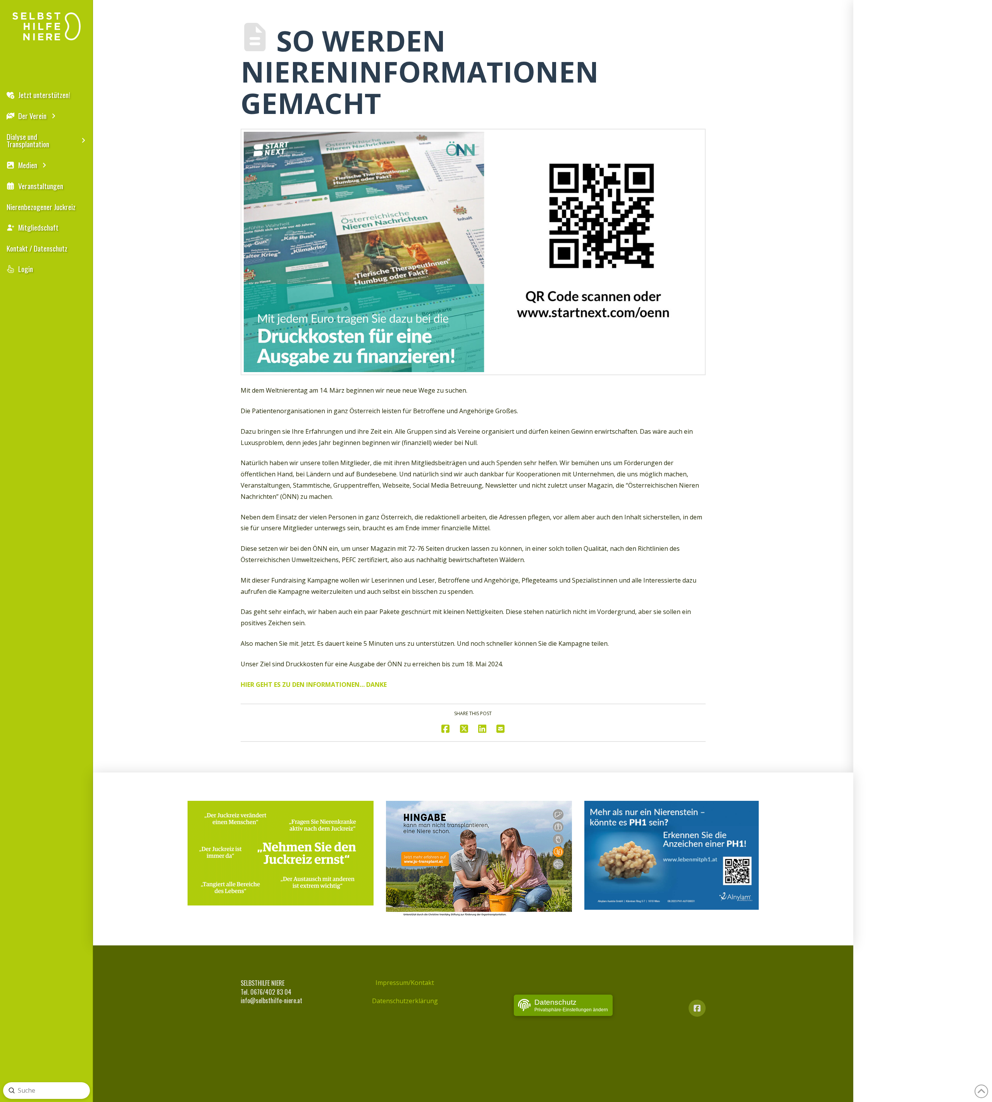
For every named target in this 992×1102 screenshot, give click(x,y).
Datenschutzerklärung (405, 1001)
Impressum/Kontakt (404, 982)
